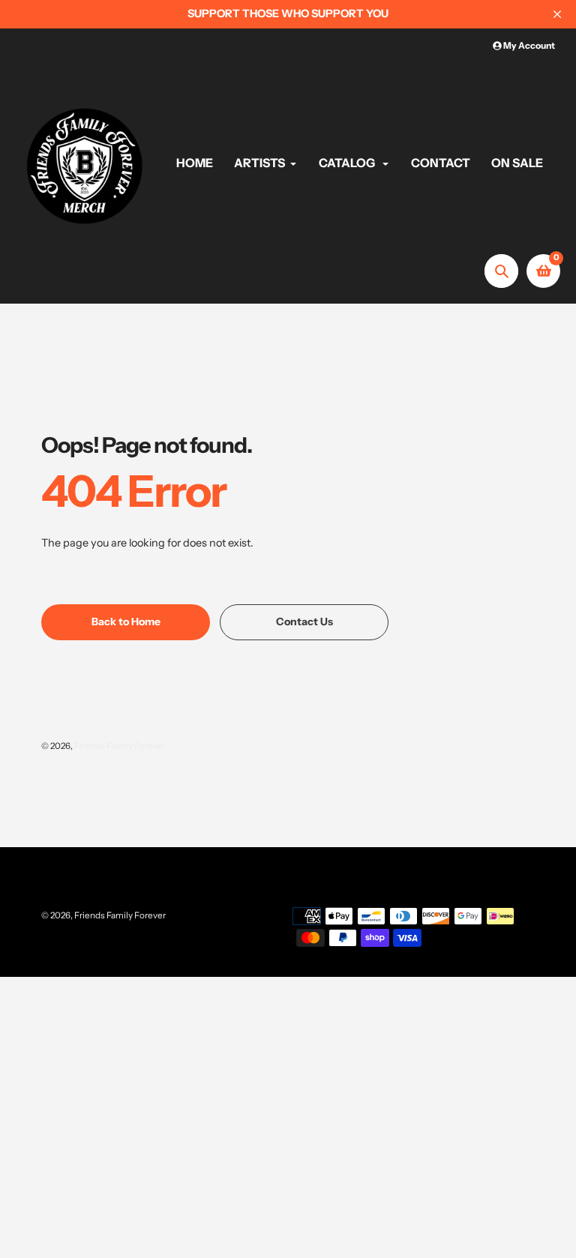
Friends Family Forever (120, 746)
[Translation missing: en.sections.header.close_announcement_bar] (557, 14)
